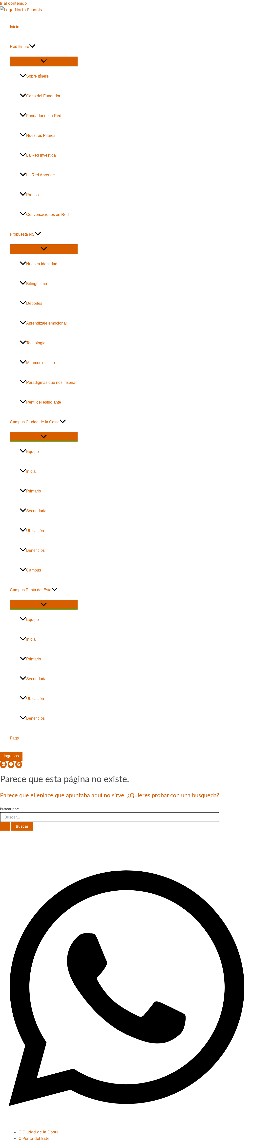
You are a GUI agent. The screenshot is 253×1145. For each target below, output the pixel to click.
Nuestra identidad (41, 264)
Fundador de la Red (43, 116)
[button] (32, 47)
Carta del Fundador (43, 96)
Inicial (31, 471)
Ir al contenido (13, 3)
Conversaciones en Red (47, 214)
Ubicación (35, 531)
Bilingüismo (36, 284)
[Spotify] (18, 764)
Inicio (14, 27)
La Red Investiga (41, 155)
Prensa (32, 195)
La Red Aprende (40, 175)
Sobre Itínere (37, 76)
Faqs (14, 738)
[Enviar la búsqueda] (5, 826)
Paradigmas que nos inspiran (52, 382)
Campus (33, 570)
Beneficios (35, 550)
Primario (33, 491)
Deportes (34, 303)
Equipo (32, 452)
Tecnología (35, 343)
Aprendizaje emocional (46, 323)
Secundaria (36, 511)
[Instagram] (11, 764)
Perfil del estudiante (43, 402)
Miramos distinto (40, 363)
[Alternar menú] (44, 61)
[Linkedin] (3, 764)
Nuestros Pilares (40, 135)
